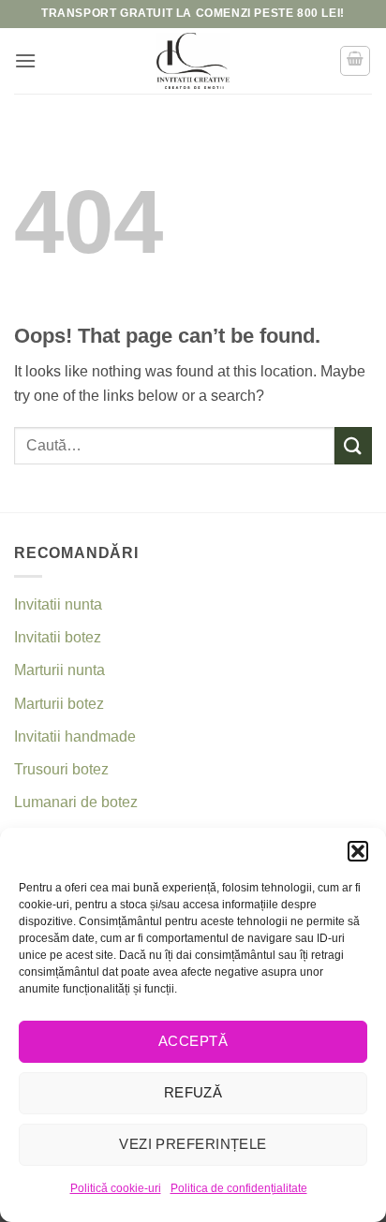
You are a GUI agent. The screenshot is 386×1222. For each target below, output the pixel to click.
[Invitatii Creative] (193, 61)
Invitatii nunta (58, 604)
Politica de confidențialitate (239, 1188)
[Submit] (353, 445)
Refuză (193, 1092)
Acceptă (193, 1041)
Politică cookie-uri (115, 1188)
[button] (358, 851)
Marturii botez (59, 704)
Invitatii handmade (75, 736)
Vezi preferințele (193, 1144)
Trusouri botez (61, 769)
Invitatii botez (57, 637)
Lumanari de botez (76, 802)
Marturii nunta (59, 670)
